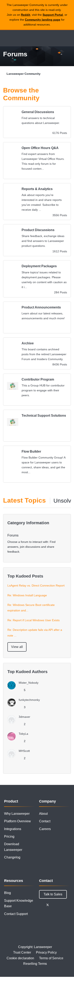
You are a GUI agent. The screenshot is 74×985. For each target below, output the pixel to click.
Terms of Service (51, 958)
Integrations (12, 829)
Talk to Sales (53, 894)
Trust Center (22, 952)
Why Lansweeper (17, 813)
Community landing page (42, 19)
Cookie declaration (20, 958)
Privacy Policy (46, 952)
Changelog (12, 857)
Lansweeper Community (22, 38)
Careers (45, 829)
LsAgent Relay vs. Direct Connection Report (36, 585)
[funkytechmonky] (25, 705)
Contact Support (16, 914)
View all (17, 647)
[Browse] (6, 38)
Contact (44, 821)
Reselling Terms (35, 963)
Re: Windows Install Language (27, 595)
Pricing (9, 836)
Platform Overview (17, 821)
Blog (7, 893)
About (43, 813)
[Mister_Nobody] (24, 688)
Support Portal (53, 14)
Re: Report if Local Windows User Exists (33, 620)
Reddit (25, 14)
